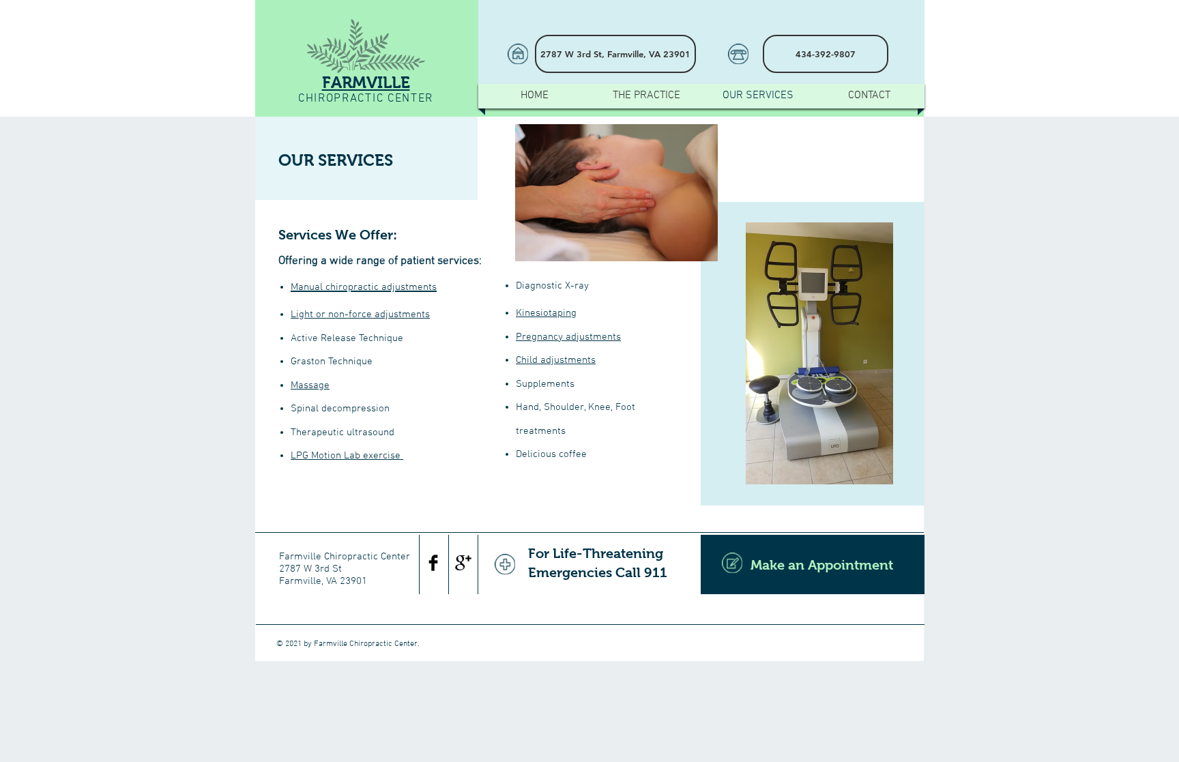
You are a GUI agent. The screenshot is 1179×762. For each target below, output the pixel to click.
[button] (825, 54)
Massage (310, 385)
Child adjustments (556, 360)
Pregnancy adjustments (568, 337)
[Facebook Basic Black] (433, 563)
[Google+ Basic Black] (463, 563)
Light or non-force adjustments (360, 314)
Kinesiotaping (546, 313)
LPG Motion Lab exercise (347, 456)
